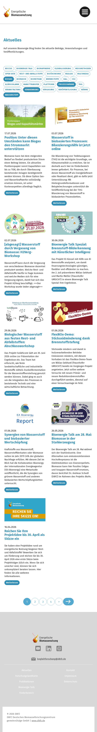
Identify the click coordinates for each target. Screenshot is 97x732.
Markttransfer (31, 84)
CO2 (73, 79)
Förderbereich (26, 693)
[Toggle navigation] (85, 12)
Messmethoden (83, 68)
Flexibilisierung (63, 68)
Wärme (84, 89)
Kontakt (70, 670)
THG (80, 84)
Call (65, 79)
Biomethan (36, 79)
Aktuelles (27, 670)
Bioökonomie (54, 74)
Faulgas (69, 74)
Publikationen (26, 681)
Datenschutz (70, 681)
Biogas (8, 79)
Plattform (48, 84)
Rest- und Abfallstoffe (31, 74)
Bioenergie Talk (24, 68)
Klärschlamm (12, 84)
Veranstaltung (12, 89)
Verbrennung (32, 89)
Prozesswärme (66, 84)
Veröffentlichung (67, 89)
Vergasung (48, 89)
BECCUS (8, 68)
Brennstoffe (52, 79)
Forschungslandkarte (26, 676)
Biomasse (21, 79)
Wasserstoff (11, 95)
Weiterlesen (12, 193)
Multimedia (83, 74)
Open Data (10, 74)
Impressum (70, 676)
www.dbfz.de (38, 720)
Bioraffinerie (43, 68)
